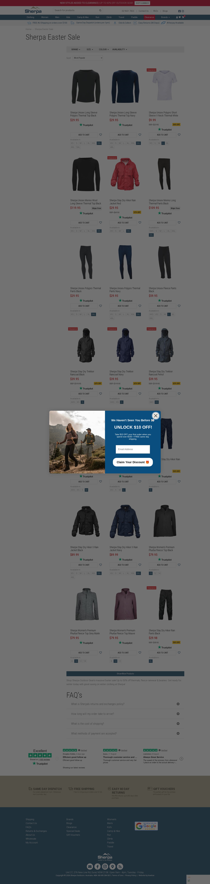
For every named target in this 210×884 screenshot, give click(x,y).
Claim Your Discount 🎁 (133, 462)
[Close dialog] (155, 415)
